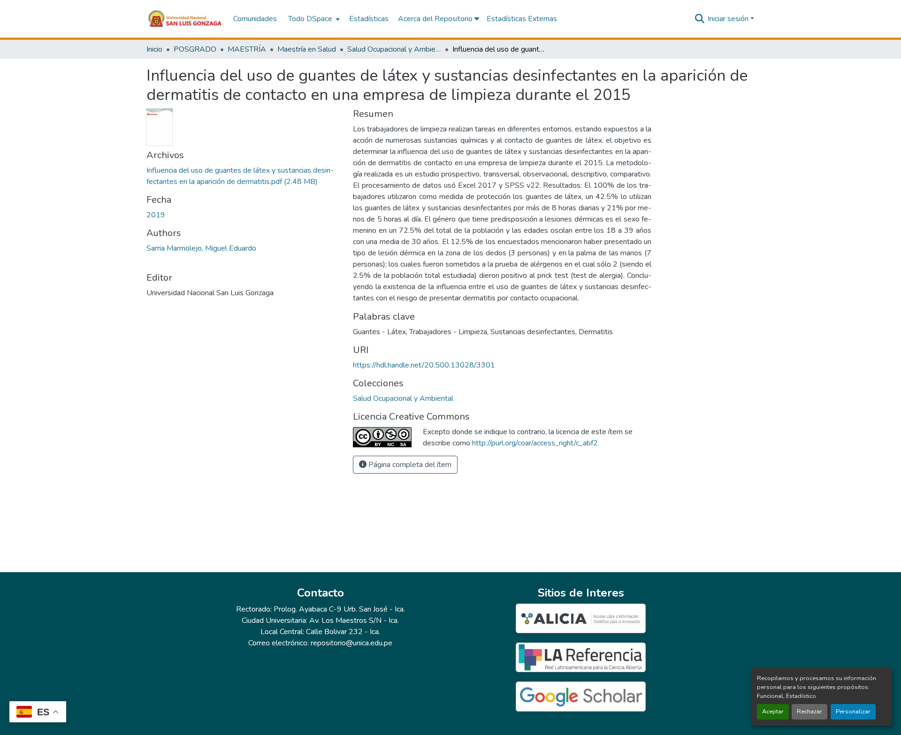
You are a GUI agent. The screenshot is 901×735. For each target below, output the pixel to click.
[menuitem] (313, 18)
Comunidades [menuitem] (255, 19)
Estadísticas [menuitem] (369, 19)
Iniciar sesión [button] (729, 19)
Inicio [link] (154, 49)
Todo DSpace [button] (310, 19)
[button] (185, 18)
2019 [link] (155, 215)
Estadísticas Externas (522, 19)
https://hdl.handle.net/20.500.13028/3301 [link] (424, 365)
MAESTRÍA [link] (247, 49)
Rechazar (809, 711)
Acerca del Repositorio (436, 19)
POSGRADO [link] (195, 49)
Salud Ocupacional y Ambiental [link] (394, 49)
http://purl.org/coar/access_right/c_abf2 (535, 443)
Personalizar (853, 711)
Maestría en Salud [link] (306, 49)
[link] (244, 176)
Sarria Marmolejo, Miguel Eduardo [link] (201, 248)
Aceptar (773, 711)
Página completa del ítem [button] (409, 464)
